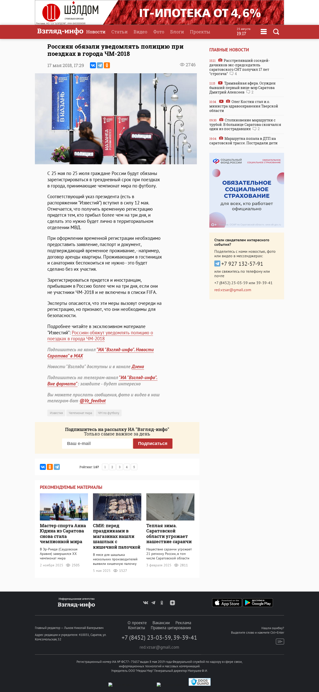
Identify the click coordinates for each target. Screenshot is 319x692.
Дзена (138, 366)
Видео (140, 32)
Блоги (177, 32)
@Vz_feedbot (93, 401)
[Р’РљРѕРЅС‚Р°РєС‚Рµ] (93, 65)
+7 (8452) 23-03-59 (231, 282)
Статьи (119, 32)
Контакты (136, 627)
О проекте (137, 622)
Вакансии (161, 622)
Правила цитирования (171, 627)
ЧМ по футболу (108, 413)
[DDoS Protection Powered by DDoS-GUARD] (200, 685)
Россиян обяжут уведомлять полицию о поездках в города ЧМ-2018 (100, 336)
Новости (95, 32)
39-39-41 (264, 282)
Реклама (183, 622)
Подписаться (152, 443)
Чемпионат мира (80, 413)
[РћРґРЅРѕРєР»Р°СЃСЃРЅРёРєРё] (107, 65)
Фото (158, 32)
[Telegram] (100, 65)
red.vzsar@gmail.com (232, 289)
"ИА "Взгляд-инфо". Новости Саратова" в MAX (100, 352)
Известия (56, 413)
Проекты (200, 32)
